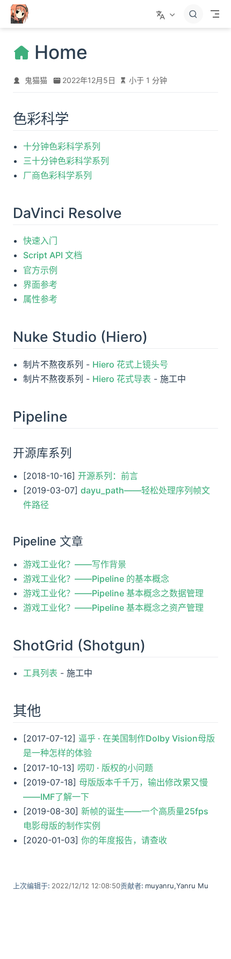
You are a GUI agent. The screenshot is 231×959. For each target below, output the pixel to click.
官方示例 (40, 270)
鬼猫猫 (36, 80)
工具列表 (40, 673)
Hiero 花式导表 (121, 378)
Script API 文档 (52, 255)
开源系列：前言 (108, 475)
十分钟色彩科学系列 (61, 146)
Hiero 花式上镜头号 (130, 364)
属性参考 (40, 299)
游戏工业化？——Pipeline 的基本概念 (96, 578)
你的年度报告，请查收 (124, 840)
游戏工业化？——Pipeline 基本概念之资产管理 (113, 607)
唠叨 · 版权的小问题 (115, 767)
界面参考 (40, 284)
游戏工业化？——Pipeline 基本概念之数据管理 (113, 593)
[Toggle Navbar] (214, 14)
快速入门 (40, 240)
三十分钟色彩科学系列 (66, 160)
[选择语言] (166, 14)
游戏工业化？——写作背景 (74, 564)
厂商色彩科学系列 (57, 175)
